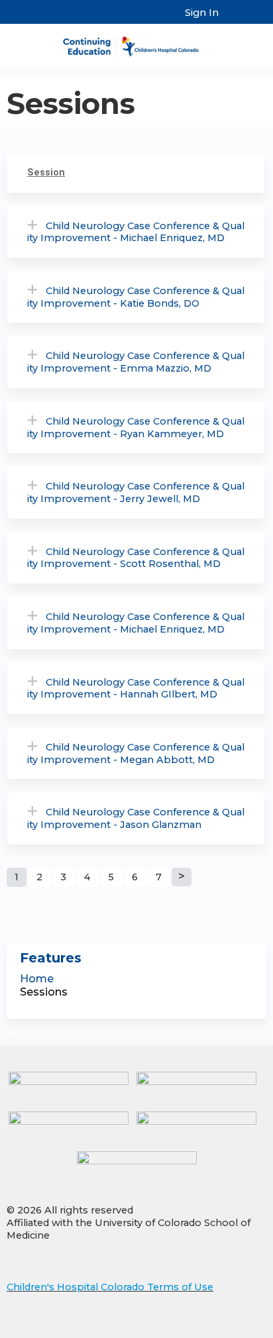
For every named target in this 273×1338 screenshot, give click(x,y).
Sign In (202, 12)
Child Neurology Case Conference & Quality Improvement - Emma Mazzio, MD (136, 362)
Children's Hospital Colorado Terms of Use (110, 1287)
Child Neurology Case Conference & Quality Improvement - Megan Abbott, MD (136, 753)
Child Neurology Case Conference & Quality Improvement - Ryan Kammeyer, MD (136, 427)
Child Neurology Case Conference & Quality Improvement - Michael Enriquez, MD (136, 232)
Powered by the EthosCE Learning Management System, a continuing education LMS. (219, 1328)
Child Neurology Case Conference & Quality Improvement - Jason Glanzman (136, 818)
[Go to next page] (181, 877)
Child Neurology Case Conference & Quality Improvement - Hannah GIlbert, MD (136, 688)
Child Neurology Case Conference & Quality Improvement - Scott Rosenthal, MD (136, 558)
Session (46, 172)
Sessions (44, 992)
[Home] (136, 42)
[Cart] (234, 19)
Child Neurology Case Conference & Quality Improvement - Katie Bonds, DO (136, 297)
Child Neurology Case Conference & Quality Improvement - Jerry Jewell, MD (136, 492)
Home (37, 978)
